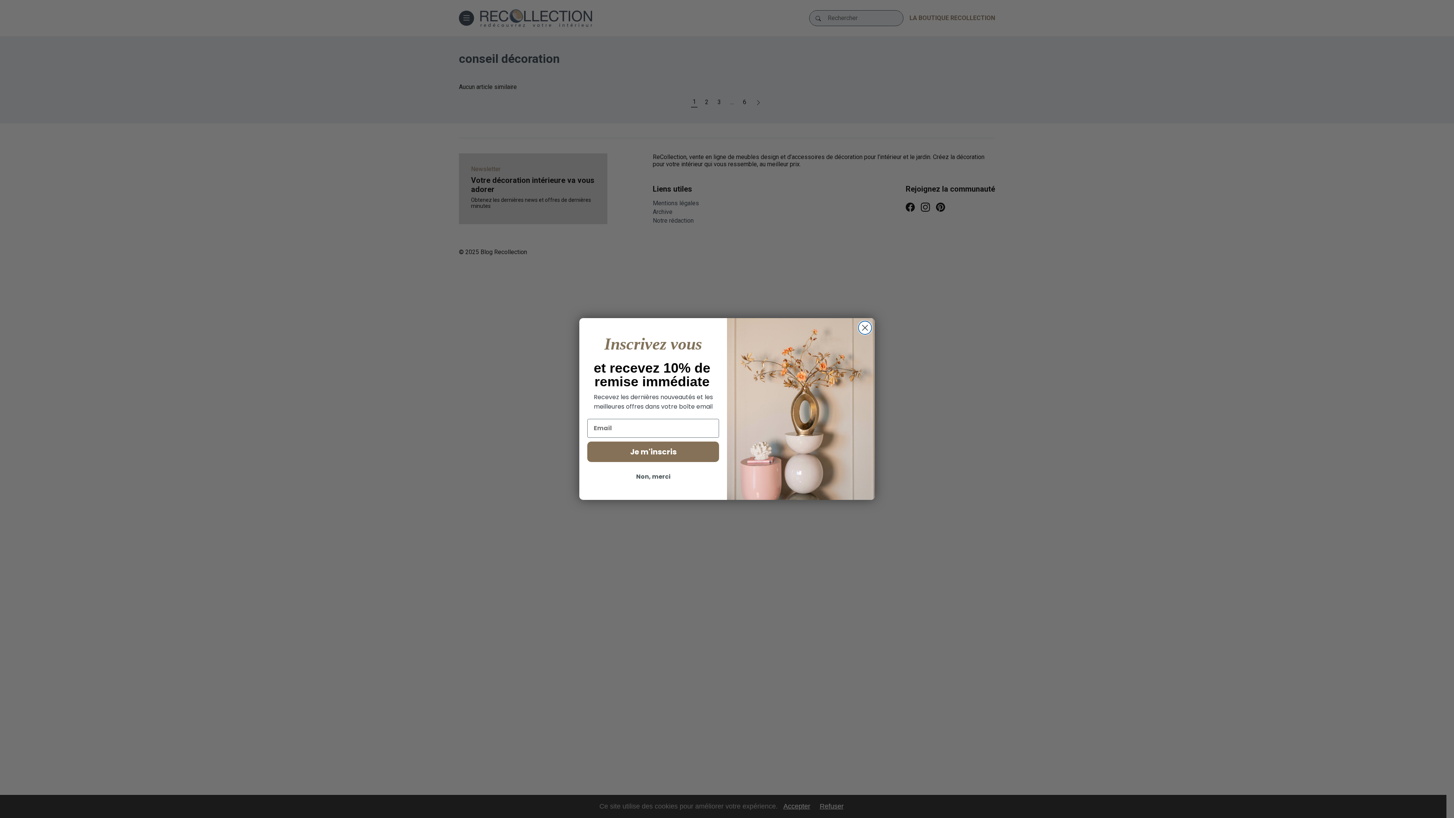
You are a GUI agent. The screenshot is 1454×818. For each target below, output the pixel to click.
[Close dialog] (865, 327)
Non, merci (653, 476)
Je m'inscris (653, 451)
